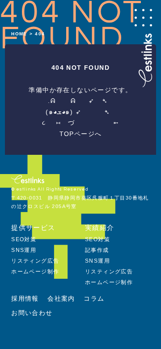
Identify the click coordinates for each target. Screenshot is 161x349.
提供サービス (33, 227)
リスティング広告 (35, 261)
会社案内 (61, 298)
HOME (19, 33)
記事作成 (97, 250)
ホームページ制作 (35, 271)
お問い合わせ (31, 312)
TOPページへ (80, 133)
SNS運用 (23, 250)
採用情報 (25, 298)
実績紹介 (99, 227)
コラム (94, 298)
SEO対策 (23, 239)
